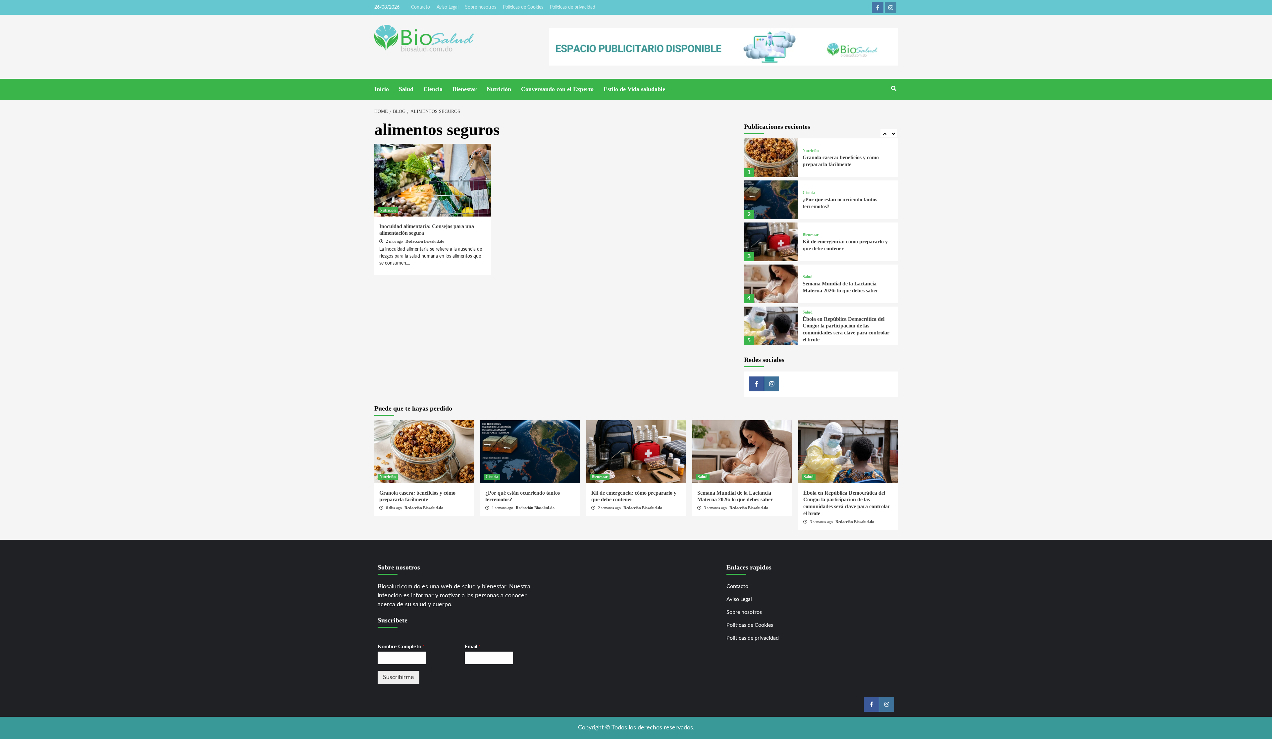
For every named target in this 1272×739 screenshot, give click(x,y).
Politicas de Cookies (523, 7)
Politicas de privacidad (572, 7)
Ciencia (433, 89)
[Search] (893, 88)
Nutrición (499, 89)
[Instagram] (890, 7)
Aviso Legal (447, 7)
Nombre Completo (401, 646)
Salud (406, 89)
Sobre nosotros (480, 7)
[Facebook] (877, 7)
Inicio (381, 89)
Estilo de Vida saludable (634, 89)
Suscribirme (398, 677)
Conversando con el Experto (557, 89)
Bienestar (464, 89)
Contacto (420, 7)
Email (473, 646)
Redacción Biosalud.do (424, 241)
